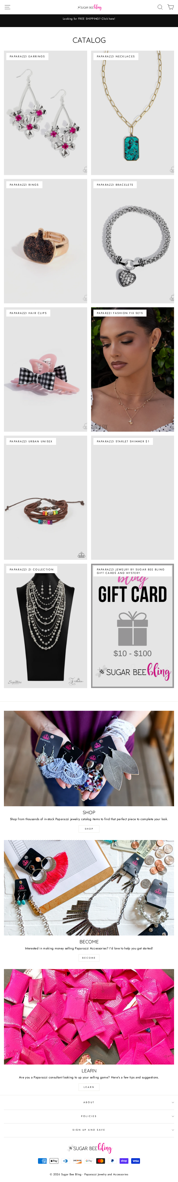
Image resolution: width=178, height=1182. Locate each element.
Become (89, 958)
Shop (89, 829)
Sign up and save (89, 1130)
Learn (89, 1087)
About (88, 1102)
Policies (89, 1116)
